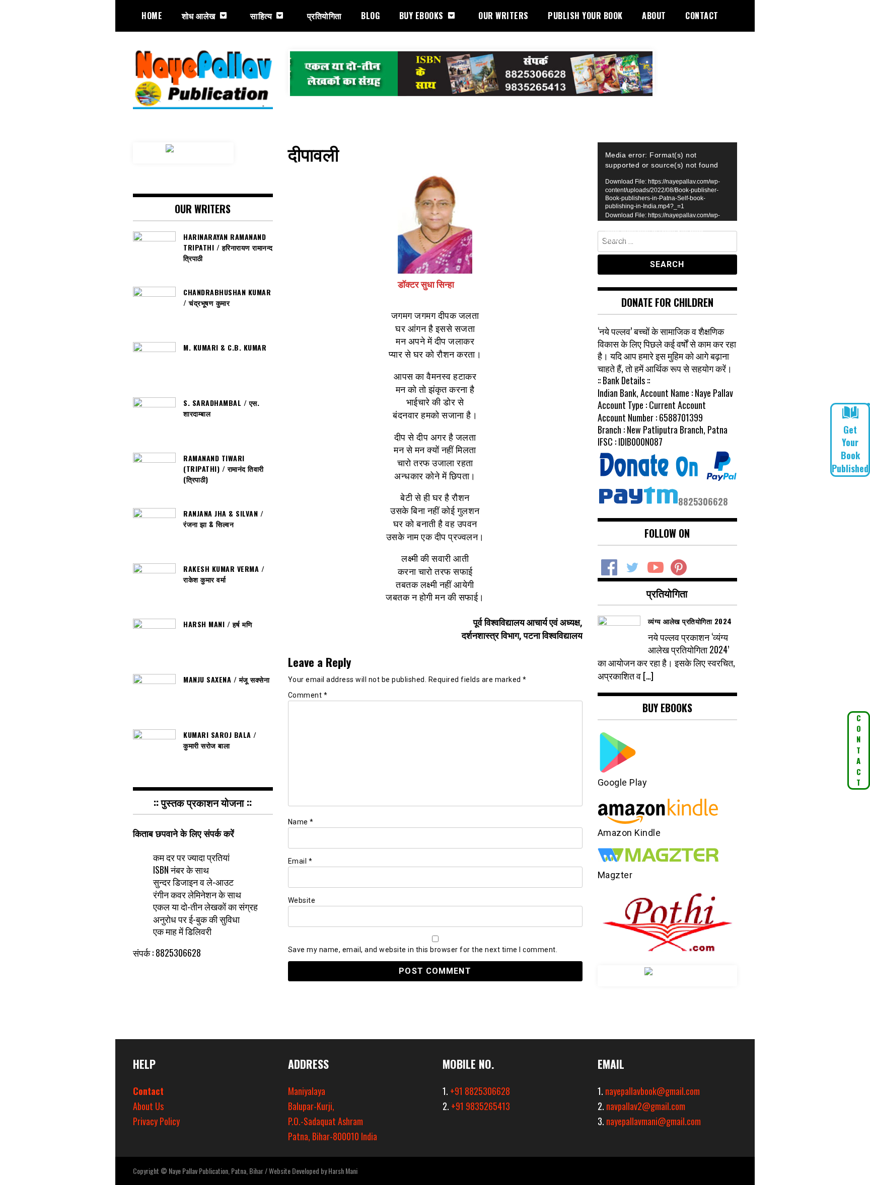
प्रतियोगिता (324, 16)
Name (301, 822)
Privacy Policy (156, 1121)
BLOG (370, 16)
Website (302, 900)
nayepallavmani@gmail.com (653, 1121)
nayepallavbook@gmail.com (652, 1090)
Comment (308, 695)
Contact (701, 16)
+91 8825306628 (480, 1090)
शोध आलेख (198, 16)
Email (300, 861)
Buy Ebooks (421, 16)
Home (151, 16)
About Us (148, 1106)
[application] (668, 181)
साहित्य (261, 16)
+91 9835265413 (480, 1106)
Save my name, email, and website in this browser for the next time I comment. (423, 950)
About (654, 16)
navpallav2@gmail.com (645, 1106)
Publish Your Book (585, 16)
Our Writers (503, 16)
